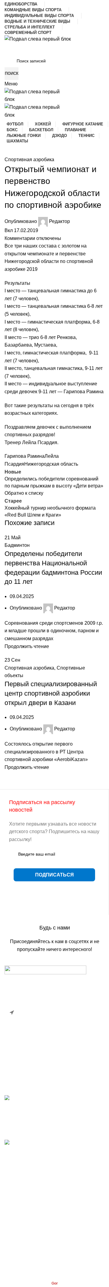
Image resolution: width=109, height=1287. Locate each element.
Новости (14, 1199)
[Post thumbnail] (54, 1101)
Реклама (14, 1233)
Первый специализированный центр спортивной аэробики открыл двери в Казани (51, 693)
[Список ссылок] (54, 1021)
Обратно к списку (24, 493)
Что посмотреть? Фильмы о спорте (44, 1149)
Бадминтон (17, 545)
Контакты (15, 1211)
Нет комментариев (51, 1131)
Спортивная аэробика (29, 159)
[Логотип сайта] (38, 38)
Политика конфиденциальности (40, 1245)
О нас (11, 1222)
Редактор (59, 221)
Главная (14, 1188)
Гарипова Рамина (25, 456)
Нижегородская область (51, 464)
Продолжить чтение (27, 646)
